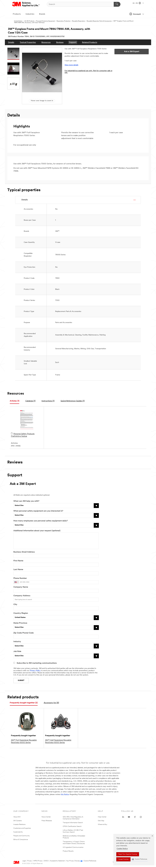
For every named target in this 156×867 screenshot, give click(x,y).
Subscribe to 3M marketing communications (37, 663)
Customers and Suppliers (22, 828)
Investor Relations (19, 824)
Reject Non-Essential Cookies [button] (127, 854)
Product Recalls (68, 851)
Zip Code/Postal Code (23, 633)
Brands (42, 14)
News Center (46, 817)
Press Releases (47, 820)
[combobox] (16, 582)
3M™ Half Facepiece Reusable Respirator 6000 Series (58, 741)
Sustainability (18, 832)
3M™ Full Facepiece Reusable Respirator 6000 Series (24, 741)
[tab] (14, 401)
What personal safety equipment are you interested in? (38, 511)
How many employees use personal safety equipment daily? (40, 521)
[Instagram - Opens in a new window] (141, 817)
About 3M (16, 817)
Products (17, 14)
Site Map (101, 820)
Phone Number (20, 578)
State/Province (20, 623)
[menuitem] (11, 42)
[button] (140, 859)
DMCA (46, 861)
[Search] (117, 4)
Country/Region (20, 613)
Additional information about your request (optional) (36, 531)
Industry (17, 642)
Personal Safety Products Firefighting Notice (22, 435)
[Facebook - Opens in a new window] (135, 817)
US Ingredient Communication (73, 847)
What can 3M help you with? (26, 501)
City (15, 604)
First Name (18, 561)
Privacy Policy (35, 671)
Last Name (18, 570)
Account (137, 14)
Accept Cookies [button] (123, 859)
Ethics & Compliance (20, 839)
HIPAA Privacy (38, 861)
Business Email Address (24, 552)
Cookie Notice (122, 849)
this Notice (65, 794)
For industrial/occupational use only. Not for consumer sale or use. (88, 72)
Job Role (17, 651)
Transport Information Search (73, 822)
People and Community (21, 836)
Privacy (29, 861)
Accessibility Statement (57, 861)
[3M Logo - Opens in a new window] (26, 4)
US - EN (135, 3)
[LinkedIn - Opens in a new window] (123, 817)
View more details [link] (71, 65)
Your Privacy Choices (72, 861)
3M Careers (17, 820)
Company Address (21, 596)
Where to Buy (102, 824)
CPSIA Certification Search (72, 826)
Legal (24, 861)
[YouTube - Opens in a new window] (129, 817)
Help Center (102, 817)
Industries (30, 14)
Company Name (20, 587)
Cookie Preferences (90, 861)
